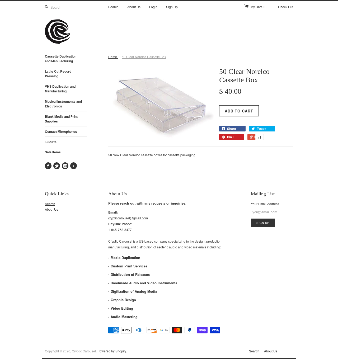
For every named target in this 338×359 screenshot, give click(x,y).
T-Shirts (51, 141)
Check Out (285, 6)
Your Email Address (265, 203)
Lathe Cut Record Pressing (58, 73)
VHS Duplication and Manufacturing (60, 88)
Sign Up (172, 6)
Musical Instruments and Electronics (63, 103)
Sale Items (53, 152)
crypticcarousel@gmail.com (128, 218)
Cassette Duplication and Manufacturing (60, 58)
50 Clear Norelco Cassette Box (144, 56)
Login (153, 6)
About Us (133, 6)
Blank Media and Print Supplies (61, 119)
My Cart (258, 6)
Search (113, 6)
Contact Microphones (61, 131)
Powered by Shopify (111, 351)
